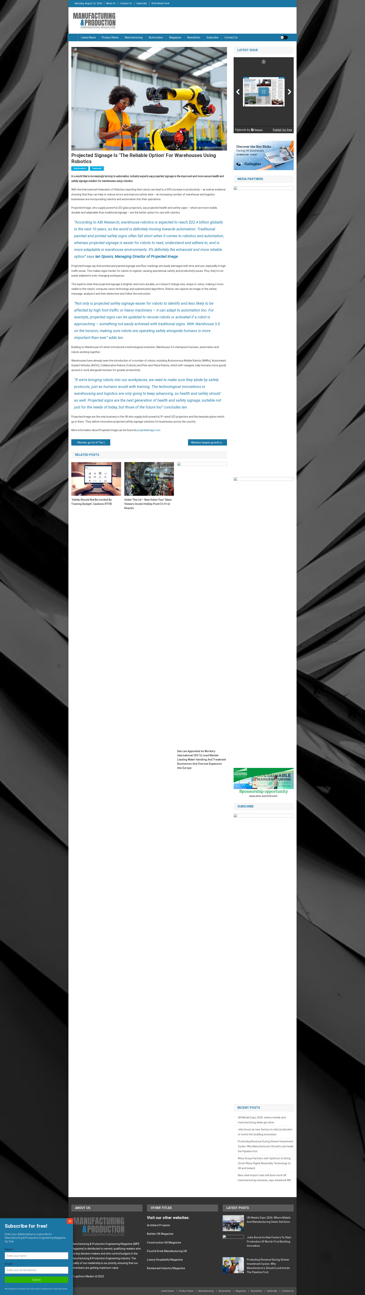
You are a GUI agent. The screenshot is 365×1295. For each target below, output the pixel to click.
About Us (111, 3)
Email (9, 1264)
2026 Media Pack (160, 3)
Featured (97, 168)
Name (9, 1249)
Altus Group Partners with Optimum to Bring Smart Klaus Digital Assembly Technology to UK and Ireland (264, 1163)
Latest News (88, 37)
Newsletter (193, 37)
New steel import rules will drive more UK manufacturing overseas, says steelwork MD (264, 1178)
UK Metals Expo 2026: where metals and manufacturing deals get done (262, 1120)
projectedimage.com (148, 430)
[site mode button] (284, 37)
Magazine (175, 37)
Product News (110, 37)
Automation (156, 37)
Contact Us (126, 3)
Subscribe (141, 3)
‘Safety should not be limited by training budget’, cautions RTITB (91, 501)
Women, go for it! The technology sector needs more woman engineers (93, 442)
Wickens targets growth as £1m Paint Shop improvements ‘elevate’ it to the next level (209, 442)
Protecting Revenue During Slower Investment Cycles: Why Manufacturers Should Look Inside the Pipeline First (265, 1146)
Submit (36, 1280)
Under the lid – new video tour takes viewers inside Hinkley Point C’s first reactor (148, 504)
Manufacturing (134, 37)
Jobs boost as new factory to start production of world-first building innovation (265, 1132)
